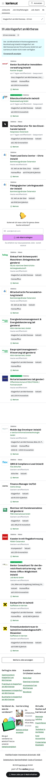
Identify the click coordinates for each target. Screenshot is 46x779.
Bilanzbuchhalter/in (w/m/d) (24, 98)
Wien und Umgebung (23, 584)
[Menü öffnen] (3, 3)
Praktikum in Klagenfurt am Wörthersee (12, 685)
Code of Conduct (35, 760)
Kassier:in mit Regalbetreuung (26, 538)
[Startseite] (12, 3)
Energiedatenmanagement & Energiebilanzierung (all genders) (25, 322)
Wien (36, 442)
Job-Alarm (35, 10)
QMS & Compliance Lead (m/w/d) (26, 464)
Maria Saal (27, 678)
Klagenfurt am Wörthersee (24, 29)
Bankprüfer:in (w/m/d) (21, 602)
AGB (38, 755)
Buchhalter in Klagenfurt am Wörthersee (12, 698)
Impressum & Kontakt (27, 755)
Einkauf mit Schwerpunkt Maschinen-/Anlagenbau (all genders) (25, 259)
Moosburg (27, 692)
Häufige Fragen (11, 755)
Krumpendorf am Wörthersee (30, 686)
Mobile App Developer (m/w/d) (25, 429)
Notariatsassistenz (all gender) (27, 379)
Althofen (14, 474)
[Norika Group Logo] (23, 769)
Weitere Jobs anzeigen (23, 660)
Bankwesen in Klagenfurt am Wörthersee (12, 691)
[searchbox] (23, 19)
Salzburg (36, 584)
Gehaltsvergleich (9, 747)
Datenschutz (8, 760)
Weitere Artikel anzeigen (22, 731)
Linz (40, 77)
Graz (13, 77)
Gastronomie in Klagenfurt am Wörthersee (8, 677)
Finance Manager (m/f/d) (23, 484)
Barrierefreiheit (21, 760)
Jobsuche (6, 10)
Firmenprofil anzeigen (12, 54)
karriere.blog (22, 706)
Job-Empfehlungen (20, 10)
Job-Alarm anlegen (24, 237)
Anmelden (38, 3)
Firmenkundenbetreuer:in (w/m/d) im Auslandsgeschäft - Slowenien (26, 629)
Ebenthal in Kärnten (31, 682)
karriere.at (23, 765)
